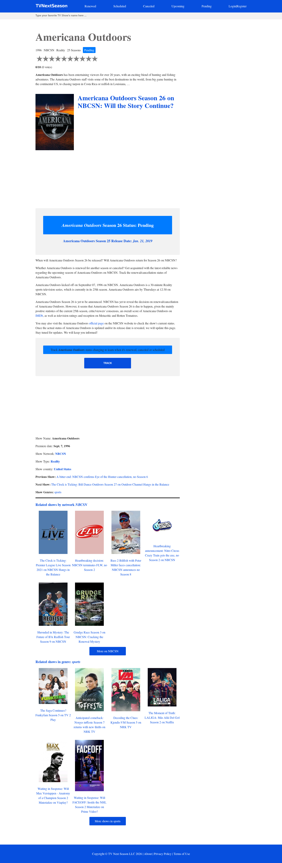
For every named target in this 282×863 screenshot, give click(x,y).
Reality (55, 461)
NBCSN (60, 453)
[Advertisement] (107, 178)
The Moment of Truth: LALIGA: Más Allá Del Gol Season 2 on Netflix (162, 717)
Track (107, 363)
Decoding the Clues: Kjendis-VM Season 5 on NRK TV (125, 722)
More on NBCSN (108, 651)
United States (62, 469)
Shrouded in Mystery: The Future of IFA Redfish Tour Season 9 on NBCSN (53, 636)
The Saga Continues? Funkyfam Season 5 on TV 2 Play (53, 715)
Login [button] (232, 6)
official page (96, 323)
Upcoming (178, 6)
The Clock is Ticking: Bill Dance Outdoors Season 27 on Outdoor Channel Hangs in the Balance (110, 484)
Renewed (90, 6)
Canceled (148, 6)
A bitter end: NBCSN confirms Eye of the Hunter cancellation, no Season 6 (102, 477)
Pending (207, 6)
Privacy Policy (163, 854)
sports (57, 492)
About (148, 854)
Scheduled (119, 6)
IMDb (39, 315)
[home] (51, 6)
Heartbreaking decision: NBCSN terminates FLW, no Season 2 (89, 565)
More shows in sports (107, 821)
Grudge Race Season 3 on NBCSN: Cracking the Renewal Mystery (89, 636)
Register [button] (242, 6)
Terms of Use (182, 854)
